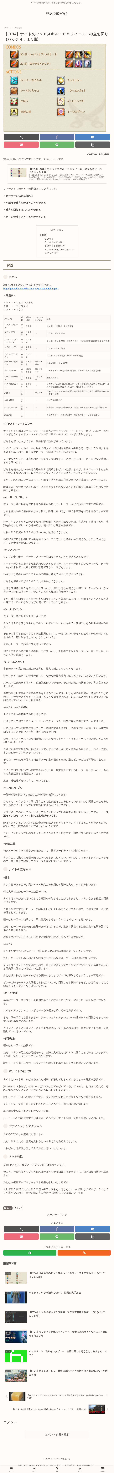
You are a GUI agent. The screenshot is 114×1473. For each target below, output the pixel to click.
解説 (44, 235)
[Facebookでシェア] (57, 137)
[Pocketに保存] (21, 145)
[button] (92, 145)
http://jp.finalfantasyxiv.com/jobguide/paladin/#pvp (30, 288)
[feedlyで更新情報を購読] (29, 1253)
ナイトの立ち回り (56, 242)
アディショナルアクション (60, 249)
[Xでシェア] (21, 137)
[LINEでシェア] (57, 145)
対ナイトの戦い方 (56, 246)
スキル (50, 238)
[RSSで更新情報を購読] (84, 1253)
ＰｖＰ (19, 1208)
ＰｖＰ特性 (52, 253)
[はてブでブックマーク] (92, 137)
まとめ (9, 1208)
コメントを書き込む (57, 1434)
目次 (52, 229)
